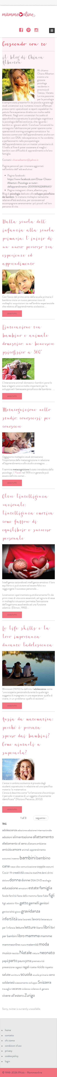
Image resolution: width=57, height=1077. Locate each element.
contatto (9, 1035)
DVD (39, 880)
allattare (31, 843)
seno (52, 974)
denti (44, 873)
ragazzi (18, 967)
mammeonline (11, 944)
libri (46, 927)
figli (52, 895)
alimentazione (22, 837)
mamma (32, 935)
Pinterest (28, 30)
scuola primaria (40, 975)
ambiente (41, 843)
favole (5, 896)
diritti (50, 873)
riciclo (40, 967)
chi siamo (10, 1040)
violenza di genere (40, 989)
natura (35, 953)
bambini (28, 857)
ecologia (47, 880)
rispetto (49, 967)
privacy (8, 1051)
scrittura (15, 975)
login (7, 1061)
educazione (10, 888)
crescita (28, 873)
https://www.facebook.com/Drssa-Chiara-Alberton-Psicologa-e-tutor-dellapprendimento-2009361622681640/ (29, 182)
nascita (15, 953)
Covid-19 (7, 873)
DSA (33, 880)
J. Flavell (17, 472)
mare (23, 945)
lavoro (36, 919)
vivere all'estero (13, 995)
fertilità (13, 896)
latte (20, 919)
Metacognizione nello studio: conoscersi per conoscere (26, 419)
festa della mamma (27, 896)
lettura (20, 927)
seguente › (41, 818)
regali (26, 967)
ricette (33, 967)
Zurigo (29, 995)
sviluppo (33, 983)
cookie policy (11, 1056)
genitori (44, 903)
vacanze (16, 988)
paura (21, 961)
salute (6, 974)
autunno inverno (10, 858)
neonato (47, 952)
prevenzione (8, 967)
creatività (18, 872)
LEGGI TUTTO (12, 313)
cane (6, 866)
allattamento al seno (14, 843)
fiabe (45, 896)
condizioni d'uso (13, 1046)
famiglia (45, 888)
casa (13, 866)
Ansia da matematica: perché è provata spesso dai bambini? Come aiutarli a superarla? (27, 737)
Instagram (36, 30)
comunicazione (28, 866)
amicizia (7, 849)
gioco (18, 912)
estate (33, 888)
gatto (24, 903)
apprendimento (38, 850)
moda (44, 944)
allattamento (43, 837)
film (17, 903)
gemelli (34, 903)
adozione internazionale (39, 830)
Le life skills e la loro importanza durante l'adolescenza (27, 637)
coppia (41, 866)
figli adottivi (8, 903)
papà (5, 961)
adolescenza (9, 830)
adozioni (7, 837)
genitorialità (8, 912)
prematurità (38, 961)
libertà (39, 928)
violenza (26, 989)
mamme (46, 936)
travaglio (6, 989)
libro (21, 936)
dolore (5, 880)
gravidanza (30, 911)
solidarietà (8, 982)
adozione (22, 830)
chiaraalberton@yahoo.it (25, 160)
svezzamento (21, 983)
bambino (43, 858)
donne (25, 880)
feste (39, 896)
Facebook (21, 30)
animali (25, 850)
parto (13, 960)
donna (15, 879)
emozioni (23, 888)
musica (6, 953)
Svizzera (44, 982)
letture (30, 927)
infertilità (9, 919)
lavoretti (27, 919)
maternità (32, 944)
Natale (25, 952)
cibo (18, 866)
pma (28, 960)
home (8, 1030)
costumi (49, 866)
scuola (26, 974)
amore (16, 849)
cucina (37, 872)
